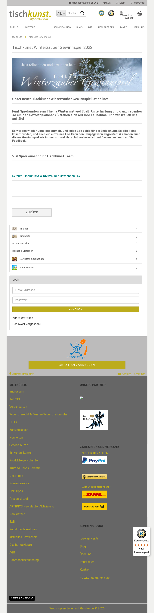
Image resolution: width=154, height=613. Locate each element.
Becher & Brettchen (22, 250)
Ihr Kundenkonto (20, 452)
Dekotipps (16, 476)
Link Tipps (16, 491)
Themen (15, 27)
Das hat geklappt (20, 545)
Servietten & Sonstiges (32, 258)
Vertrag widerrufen (22, 598)
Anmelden (75, 309)
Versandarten (18, 406)
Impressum (16, 391)
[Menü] (148, 529)
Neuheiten (16, 437)
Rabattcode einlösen (23, 529)
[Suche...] (82, 13)
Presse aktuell (19, 499)
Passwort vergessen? (26, 324)
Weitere (30, 27)
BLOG (13, 422)
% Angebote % (27, 267)
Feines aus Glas (20, 243)
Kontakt (14, 399)
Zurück (32, 212)
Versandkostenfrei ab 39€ (84, 3)
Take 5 (123, 27)
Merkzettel (139, 3)
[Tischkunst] (30, 14)
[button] (107, 3)
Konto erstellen (22, 318)
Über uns (139, 27)
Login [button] (121, 3)
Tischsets (24, 236)
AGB (12, 552)
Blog (79, 27)
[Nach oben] (143, 607)
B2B (90, 27)
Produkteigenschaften (24, 460)
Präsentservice (19, 483)
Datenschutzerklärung (24, 560)
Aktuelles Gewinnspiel (23, 537)
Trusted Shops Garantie (25, 468)
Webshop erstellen (61, 608)
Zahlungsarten (18, 430)
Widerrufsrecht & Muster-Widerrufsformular (38, 414)
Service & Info (62, 27)
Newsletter (106, 27)
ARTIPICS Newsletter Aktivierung (31, 506)
